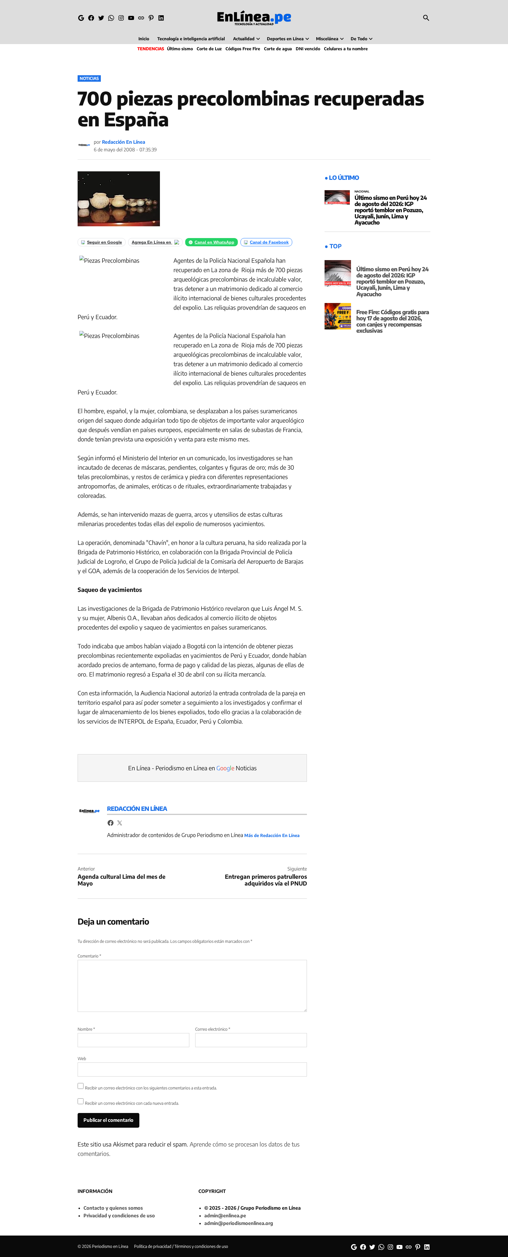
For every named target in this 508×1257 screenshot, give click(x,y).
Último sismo (180, 48)
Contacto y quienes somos (113, 1208)
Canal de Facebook (269, 242)
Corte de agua (278, 48)
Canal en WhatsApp (214, 242)
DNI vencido (308, 48)
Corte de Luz (209, 48)
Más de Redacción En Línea (272, 835)
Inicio (143, 38)
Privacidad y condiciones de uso (119, 1215)
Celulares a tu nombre (346, 48)
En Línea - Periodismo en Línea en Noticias (192, 767)
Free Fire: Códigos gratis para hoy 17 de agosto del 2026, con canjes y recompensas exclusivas (392, 321)
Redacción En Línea (123, 142)
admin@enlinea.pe (225, 1215)
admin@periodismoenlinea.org (238, 1223)
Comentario (89, 955)
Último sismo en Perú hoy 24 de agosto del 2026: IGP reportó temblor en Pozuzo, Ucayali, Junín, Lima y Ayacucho (391, 210)
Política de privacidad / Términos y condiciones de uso (181, 1246)
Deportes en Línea (285, 38)
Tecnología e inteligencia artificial (191, 38)
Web (82, 1058)
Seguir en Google (104, 242)
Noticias (89, 78)
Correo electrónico (212, 1029)
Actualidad (244, 38)
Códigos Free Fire (242, 48)
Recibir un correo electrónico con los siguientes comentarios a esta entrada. (151, 1087)
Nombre (86, 1029)
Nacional (362, 191)
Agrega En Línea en (152, 242)
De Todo (359, 38)
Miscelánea (327, 38)
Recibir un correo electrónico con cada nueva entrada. (132, 1103)
